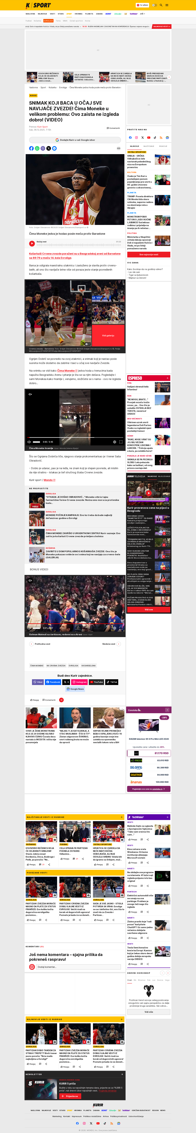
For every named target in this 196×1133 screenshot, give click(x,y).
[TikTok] (155, 137)
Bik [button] (135, 980)
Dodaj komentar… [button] (47, 966)
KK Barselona (89, 665)
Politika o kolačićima (92, 1116)
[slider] (36, 442)
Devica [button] (160, 980)
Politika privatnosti (118, 1116)
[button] (113, 128)
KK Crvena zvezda (56, 665)
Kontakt (66, 1116)
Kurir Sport (42, 126)
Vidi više (149, 1012)
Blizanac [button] (141, 980)
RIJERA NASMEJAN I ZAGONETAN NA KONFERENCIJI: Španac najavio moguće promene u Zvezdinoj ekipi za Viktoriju (82, 26)
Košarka (52, 87)
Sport (43, 87)
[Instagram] (136, 137)
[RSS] (161, 137)
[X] (143, 137)
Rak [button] (149, 980)
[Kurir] (38, 5)
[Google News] (167, 137)
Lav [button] (153, 980)
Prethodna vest (42, 644)
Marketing (57, 1116)
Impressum (77, 1116)
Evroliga (63, 87)
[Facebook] (130, 137)
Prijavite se (72, 1096)
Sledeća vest (108, 644)
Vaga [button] (167, 980)
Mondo (48, 479)
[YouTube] (149, 137)
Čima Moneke (66, 370)
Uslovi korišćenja (136, 1116)
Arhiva (106, 1116)
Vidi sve (149, 609)
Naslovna (33, 87)
